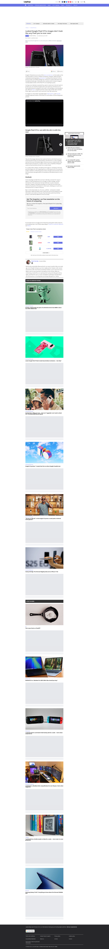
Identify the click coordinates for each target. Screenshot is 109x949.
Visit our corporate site (72, 927)
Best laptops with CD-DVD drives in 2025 (74, 167)
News (27, 35)
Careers (70, 938)
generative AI (42, 78)
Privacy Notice (32, 212)
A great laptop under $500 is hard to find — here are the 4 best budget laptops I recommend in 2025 (74, 142)
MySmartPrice (50, 93)
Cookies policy (72, 936)
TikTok (29, 225)
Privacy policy (57, 936)
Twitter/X (51, 224)
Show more (45, 252)
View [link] (58, 236)
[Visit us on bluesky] (66, 2)
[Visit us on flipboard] (70, 2)
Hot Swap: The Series (62, 23)
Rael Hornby (33, 35)
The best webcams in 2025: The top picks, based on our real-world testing (75, 155)
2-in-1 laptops (36, 23)
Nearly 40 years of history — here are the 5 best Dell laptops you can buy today (75, 149)
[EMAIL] (32, 263)
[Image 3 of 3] (60, 144)
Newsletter (61, 71)
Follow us (54, 71)
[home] (25, 5)
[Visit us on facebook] (62, 2)
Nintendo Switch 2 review (48, 23)
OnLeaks (58, 93)
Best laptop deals (74, 23)
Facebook (55, 224)
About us (42, 938)
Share (29, 71)
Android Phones (33, 27)
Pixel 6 (33, 89)
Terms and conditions (30, 936)
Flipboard (60, 224)
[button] (82, 2)
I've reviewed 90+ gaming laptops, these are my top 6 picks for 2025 (74, 161)
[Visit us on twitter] (64, 2)
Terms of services (43, 211)
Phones (27, 27)
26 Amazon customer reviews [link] (35, 231)
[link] (30, 237)
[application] (44, 113)
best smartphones (48, 75)
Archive (56, 938)
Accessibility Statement (31, 938)
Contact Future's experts (45, 936)
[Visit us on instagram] (68, 2)
